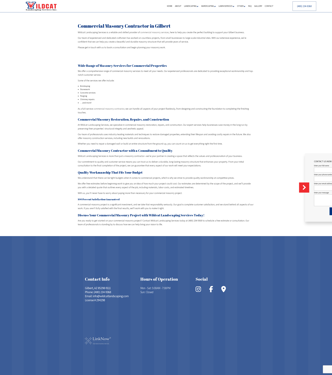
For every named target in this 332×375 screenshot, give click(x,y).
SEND (303, 211)
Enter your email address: (284, 183)
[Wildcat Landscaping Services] (41, 6)
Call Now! (89, 56)
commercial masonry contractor (109, 108)
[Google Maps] (223, 290)
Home (169, 6)
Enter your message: (282, 192)
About (178, 6)
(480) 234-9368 (304, 6)
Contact (269, 6)
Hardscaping (207, 6)
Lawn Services (226, 6)
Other (240, 6)
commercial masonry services (154, 32)
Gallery (258, 6)
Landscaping (190, 6)
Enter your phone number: (284, 174)
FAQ (250, 6)
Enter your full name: (282, 165)
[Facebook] (211, 290)
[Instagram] (198, 290)
